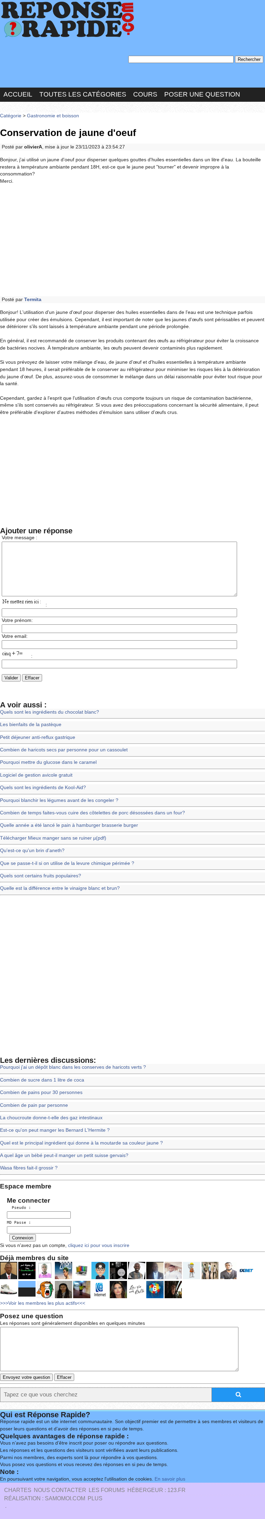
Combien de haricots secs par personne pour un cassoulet (64, 749)
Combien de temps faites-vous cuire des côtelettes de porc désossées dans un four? (92, 812)
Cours (145, 94)
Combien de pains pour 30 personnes (41, 1092)
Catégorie (10, 115)
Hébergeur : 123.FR (156, 1490)
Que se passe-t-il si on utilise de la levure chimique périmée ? (67, 863)
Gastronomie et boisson (53, 115)
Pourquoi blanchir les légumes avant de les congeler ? (59, 800)
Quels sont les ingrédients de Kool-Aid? (43, 787)
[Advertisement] (132, 240)
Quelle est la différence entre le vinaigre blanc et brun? (60, 888)
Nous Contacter (60, 1490)
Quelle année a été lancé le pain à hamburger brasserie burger (69, 825)
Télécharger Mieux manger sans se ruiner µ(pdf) (53, 838)
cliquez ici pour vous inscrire (98, 1245)
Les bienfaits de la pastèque (30, 724)
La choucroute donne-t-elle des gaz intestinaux (51, 1117)
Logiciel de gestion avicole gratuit (36, 775)
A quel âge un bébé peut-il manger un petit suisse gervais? (64, 1155)
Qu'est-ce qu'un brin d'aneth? (32, 850)
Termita (32, 299)
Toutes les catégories (82, 94)
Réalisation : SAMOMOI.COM (44, 1498)
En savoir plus (170, 1479)
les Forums (107, 1490)
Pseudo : (19, 1207)
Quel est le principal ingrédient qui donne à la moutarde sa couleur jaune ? (81, 1143)
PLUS (95, 1498)
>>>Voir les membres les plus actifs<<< (42, 1303)
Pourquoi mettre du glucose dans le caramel (48, 762)
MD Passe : (19, 1222)
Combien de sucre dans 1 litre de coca (42, 1080)
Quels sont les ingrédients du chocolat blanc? (49, 712)
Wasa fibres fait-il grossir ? (29, 1167)
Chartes (17, 1490)
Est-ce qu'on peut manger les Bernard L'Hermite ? (55, 1130)
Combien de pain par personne (34, 1105)
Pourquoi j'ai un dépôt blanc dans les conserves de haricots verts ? (73, 1067)
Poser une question (202, 94)
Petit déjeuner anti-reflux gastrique (37, 737)
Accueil (17, 94)
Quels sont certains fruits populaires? (40, 875)
